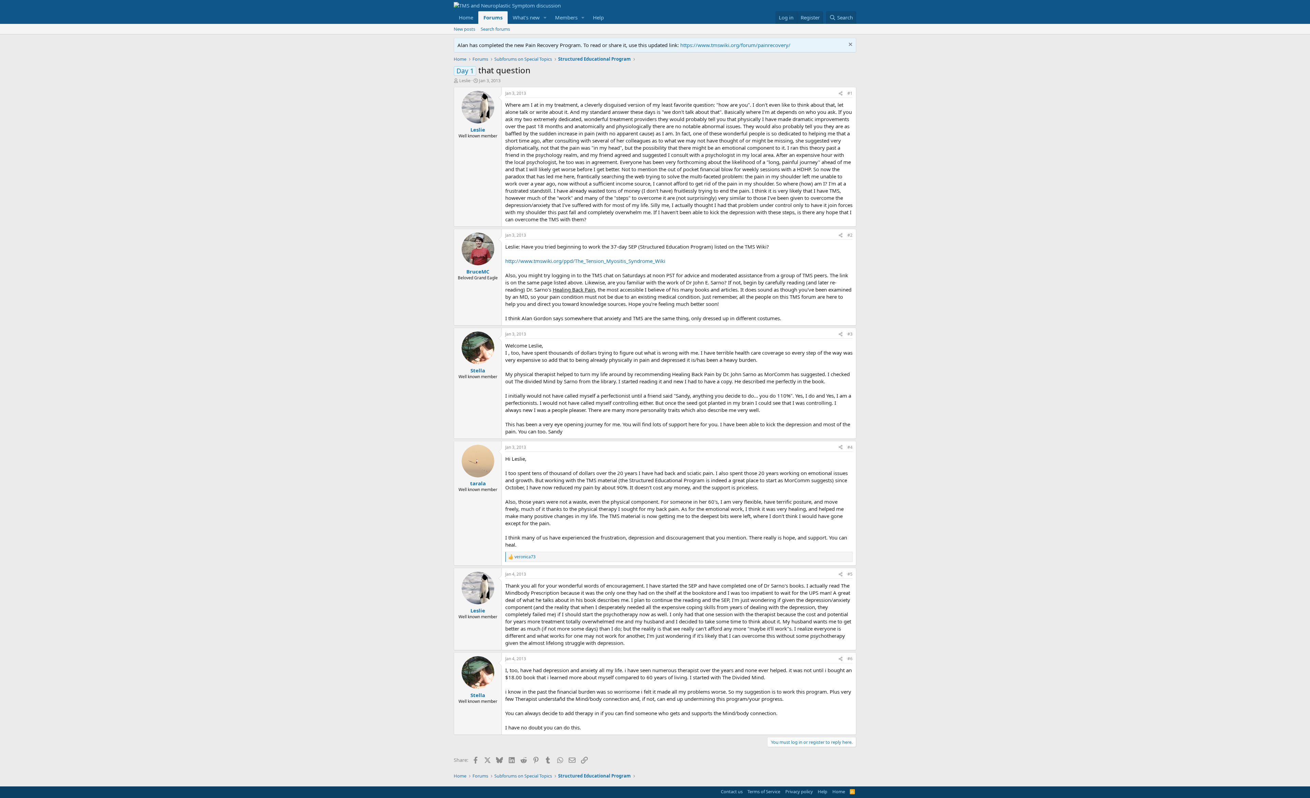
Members (566, 17)
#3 (850, 334)
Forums (493, 17)
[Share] (840, 94)
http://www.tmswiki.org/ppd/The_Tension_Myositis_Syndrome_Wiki (585, 260)
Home (466, 17)
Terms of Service (763, 791)
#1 (850, 93)
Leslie (464, 80)
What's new (526, 17)
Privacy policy (799, 791)
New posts (464, 29)
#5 (850, 574)
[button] (545, 17)
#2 (850, 235)
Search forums (495, 29)
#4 (850, 447)
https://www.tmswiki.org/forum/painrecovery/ (735, 45)
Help (598, 17)
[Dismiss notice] (850, 45)
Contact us (732, 791)
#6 (850, 659)
